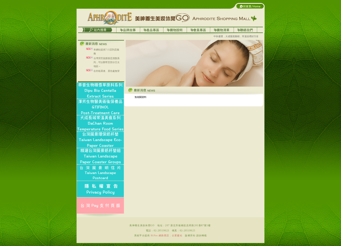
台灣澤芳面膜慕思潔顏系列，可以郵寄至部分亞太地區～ (107, 58)
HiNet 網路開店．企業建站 (166, 235)
